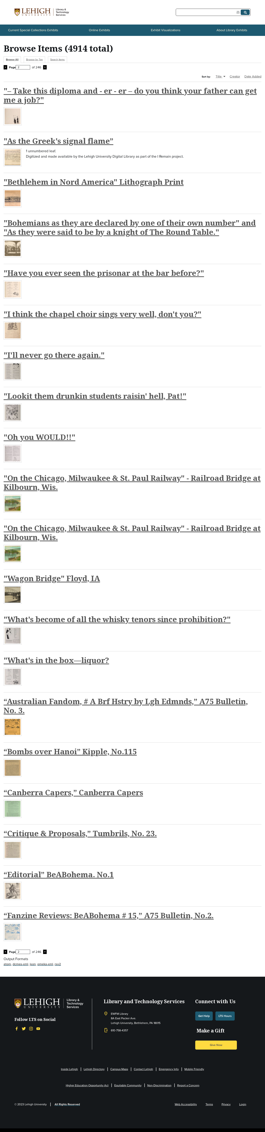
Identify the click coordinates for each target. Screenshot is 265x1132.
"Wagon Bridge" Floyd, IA (52, 578)
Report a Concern (188, 1085)
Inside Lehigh (69, 1069)
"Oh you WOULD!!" (39, 437)
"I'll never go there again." (54, 355)
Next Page (45, 67)
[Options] (239, 12)
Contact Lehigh (143, 1069)
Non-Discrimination (159, 1085)
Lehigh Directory (94, 1069)
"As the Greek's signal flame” (58, 141)
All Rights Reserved (67, 1104)
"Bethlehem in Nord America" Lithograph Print (94, 182)
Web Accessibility (186, 1104)
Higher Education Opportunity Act (87, 1085)
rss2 (58, 964)
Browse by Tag (34, 60)
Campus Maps (119, 1069)
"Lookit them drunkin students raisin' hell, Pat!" (95, 396)
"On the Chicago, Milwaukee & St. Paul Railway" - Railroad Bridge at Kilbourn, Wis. (132, 482)
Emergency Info (169, 1069)
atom (7, 964)
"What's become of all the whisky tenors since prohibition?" (117, 619)
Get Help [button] (204, 1016)
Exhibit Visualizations (165, 30)
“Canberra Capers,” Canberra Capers (73, 792)
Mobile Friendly (194, 1069)
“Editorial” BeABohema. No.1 (59, 874)
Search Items (57, 60)
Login (242, 1104)
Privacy (226, 1104)
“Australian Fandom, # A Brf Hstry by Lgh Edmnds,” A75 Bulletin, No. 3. (126, 705)
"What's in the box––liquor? (56, 660)
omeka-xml (45, 964)
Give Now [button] (216, 1045)
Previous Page (5, 67)
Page (12, 67)
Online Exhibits (99, 30)
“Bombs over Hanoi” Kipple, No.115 (70, 751)
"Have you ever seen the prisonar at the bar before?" (104, 273)
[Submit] (245, 12)
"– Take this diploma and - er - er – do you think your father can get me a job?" (130, 95)
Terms (209, 1104)
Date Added (252, 76)
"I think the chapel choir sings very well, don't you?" (102, 314)
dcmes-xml (20, 964)
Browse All (12, 60)
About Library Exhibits (232, 30)
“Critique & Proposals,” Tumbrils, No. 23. (80, 833)
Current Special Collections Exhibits (33, 30)
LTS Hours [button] (225, 1016)
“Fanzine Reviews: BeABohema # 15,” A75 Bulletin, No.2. (109, 915)
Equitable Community (128, 1085)
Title (219, 76)
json (33, 964)
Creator (235, 76)
